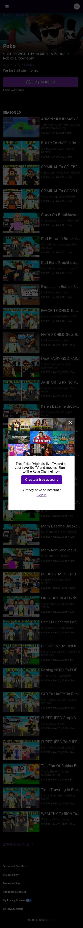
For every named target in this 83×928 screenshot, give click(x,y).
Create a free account (41, 479)
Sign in (42, 495)
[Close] (70, 422)
